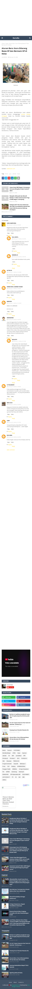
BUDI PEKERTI (26, 774)
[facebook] (23, 697)
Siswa (7, 43)
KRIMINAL (14, 769)
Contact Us (21, 982)
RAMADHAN (5, 774)
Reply (8, 233)
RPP (24, 755)
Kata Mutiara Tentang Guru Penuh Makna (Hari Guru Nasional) (19, 890)
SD (9, 755)
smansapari (10, 317)
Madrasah (21, 771)
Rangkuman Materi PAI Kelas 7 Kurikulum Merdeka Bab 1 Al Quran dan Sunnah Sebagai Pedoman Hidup (19, 821)
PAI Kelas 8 (5, 758)
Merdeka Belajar (6, 753)
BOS (18, 758)
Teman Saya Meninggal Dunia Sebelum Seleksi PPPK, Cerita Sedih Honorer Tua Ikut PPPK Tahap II (19, 859)
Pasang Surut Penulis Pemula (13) (19, 730)
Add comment (11, 450)
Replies (10, 235)
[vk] (23, 704)
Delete (12, 233)
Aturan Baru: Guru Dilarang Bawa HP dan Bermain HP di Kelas (19, 738)
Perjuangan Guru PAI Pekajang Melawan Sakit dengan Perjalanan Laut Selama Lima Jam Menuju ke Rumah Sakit (19, 849)
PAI (3, 771)
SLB (19, 777)
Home (3, 43)
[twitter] (9, 701)
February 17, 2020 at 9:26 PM (19, 238)
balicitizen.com (11, 168)
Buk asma (9, 435)
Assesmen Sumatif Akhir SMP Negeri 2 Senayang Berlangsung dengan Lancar (20, 867)
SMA (4, 761)
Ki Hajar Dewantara (23, 769)
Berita (6, 174)
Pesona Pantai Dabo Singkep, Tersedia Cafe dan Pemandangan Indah (19, 913)
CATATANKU (17, 750)
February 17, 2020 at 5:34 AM (14, 288)
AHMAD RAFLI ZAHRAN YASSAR (15, 286)
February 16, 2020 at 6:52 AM (14, 225)
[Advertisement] (16, 18)
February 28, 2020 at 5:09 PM (19, 256)
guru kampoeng (11, 223)
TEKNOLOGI (16, 761)
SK (15, 777)
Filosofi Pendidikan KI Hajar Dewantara (17, 897)
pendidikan (18, 755)
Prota (4, 766)
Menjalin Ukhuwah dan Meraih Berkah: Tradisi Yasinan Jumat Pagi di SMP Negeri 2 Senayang (19, 197)
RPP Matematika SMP (15, 774)
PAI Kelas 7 (12, 758)
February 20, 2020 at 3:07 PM (14, 422)
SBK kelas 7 (22, 763)
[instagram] (9, 704)
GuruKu (16, 38)
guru (10, 174)
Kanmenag (14, 771)
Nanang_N (15, 255)
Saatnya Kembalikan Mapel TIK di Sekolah (19, 966)
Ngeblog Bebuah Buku (16, 972)
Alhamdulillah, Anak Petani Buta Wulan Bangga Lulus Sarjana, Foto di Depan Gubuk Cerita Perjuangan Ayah (19, 881)
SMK (23, 777)
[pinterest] (23, 701)
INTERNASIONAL (21, 766)
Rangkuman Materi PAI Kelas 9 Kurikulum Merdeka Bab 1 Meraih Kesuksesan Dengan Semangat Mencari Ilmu (19, 831)
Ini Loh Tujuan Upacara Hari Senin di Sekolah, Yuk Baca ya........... (20, 723)
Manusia (9, 301)
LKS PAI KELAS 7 (6, 777)
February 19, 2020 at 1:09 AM (14, 386)
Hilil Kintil (15, 237)
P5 (12, 777)
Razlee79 (14, 339)
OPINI (14, 753)
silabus (4, 780)
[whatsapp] (9, 697)
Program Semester (7, 763)
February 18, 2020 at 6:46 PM (14, 319)
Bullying (13, 766)
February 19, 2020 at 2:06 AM (14, 404)
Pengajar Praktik (6, 769)
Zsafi (8, 420)
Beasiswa (9, 761)
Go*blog (9, 270)
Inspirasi (24, 753)
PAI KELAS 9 (24, 758)
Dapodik (16, 763)
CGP (8, 766)
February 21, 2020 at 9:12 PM (19, 341)
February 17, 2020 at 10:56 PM (14, 303)
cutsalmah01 (10, 385)
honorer (10, 750)
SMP (13, 755)
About (15, 982)
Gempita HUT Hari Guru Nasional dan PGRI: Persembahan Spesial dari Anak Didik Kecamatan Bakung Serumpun (20, 207)
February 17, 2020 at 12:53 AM (14, 272)
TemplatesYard (15, 985)
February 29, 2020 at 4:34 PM (14, 437)
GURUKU (5, 57)
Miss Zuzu (9, 402)
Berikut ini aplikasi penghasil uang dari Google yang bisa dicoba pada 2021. (20, 715)
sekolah (14, 174)
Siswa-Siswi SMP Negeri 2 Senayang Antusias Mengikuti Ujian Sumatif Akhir (20, 189)
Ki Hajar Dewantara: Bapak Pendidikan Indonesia (17, 905)
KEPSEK (8, 771)
